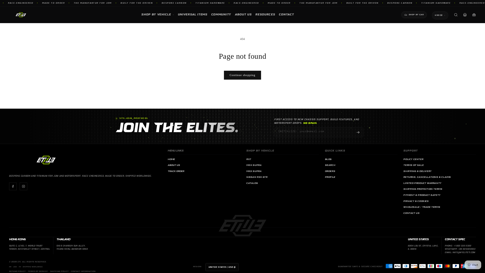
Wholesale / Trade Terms (421, 207)
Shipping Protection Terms (422, 189)
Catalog (252, 183)
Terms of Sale (413, 165)
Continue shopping (242, 75)
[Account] (465, 14)
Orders (330, 171)
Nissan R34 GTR (256, 177)
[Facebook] (13, 186)
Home (171, 159)
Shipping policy (59, 271)
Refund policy (17, 271)
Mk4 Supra (253, 165)
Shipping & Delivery (417, 171)
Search (330, 165)
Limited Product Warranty (422, 183)
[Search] (455, 14)
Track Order (176, 171)
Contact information (83, 271)
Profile (330, 177)
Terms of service (38, 271)
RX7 (248, 159)
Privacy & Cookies (416, 201)
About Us (174, 165)
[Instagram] (23, 186)
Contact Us (411, 213)
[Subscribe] (358, 132)
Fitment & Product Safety (421, 195)
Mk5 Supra (253, 171)
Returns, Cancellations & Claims (427, 177)
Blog (328, 159)
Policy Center (413, 159)
